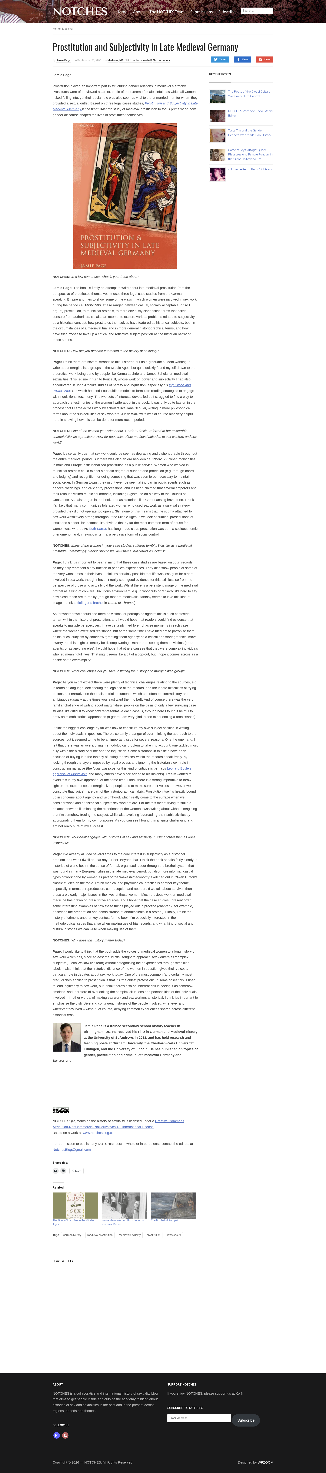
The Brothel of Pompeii (164, 1220)
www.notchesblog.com (99, 1133)
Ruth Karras (98, 529)
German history (72, 1235)
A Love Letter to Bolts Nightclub (250, 169)
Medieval (113, 60)
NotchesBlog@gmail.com (72, 1150)
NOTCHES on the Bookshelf (135, 60)
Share (245, 59)
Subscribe (226, 12)
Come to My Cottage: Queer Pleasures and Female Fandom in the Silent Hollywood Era (250, 154)
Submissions (201, 12)
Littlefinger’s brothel (88, 603)
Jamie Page (63, 60)
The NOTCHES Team (167, 12)
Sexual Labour (161, 60)
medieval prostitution (100, 1235)
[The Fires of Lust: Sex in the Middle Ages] (75, 1205)
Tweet (222, 59)
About (138, 12)
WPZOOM (265, 1462)
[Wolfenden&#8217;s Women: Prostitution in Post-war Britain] (124, 1205)
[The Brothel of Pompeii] (173, 1205)
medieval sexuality (130, 1235)
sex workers (174, 1235)
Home (121, 12)
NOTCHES (80, 11)
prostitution (154, 1235)
